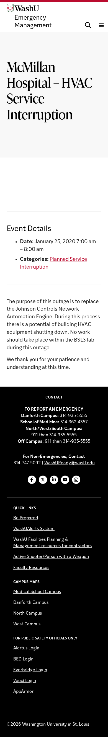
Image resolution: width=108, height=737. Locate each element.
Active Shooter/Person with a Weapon (51, 557)
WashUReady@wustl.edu (69, 463)
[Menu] (101, 17)
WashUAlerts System (34, 529)
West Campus (26, 624)
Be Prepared (25, 518)
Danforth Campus (30, 602)
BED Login (23, 659)
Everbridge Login (30, 670)
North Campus (27, 613)
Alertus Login (26, 648)
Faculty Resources (31, 568)
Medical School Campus (37, 592)
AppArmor (23, 691)
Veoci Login (24, 681)
